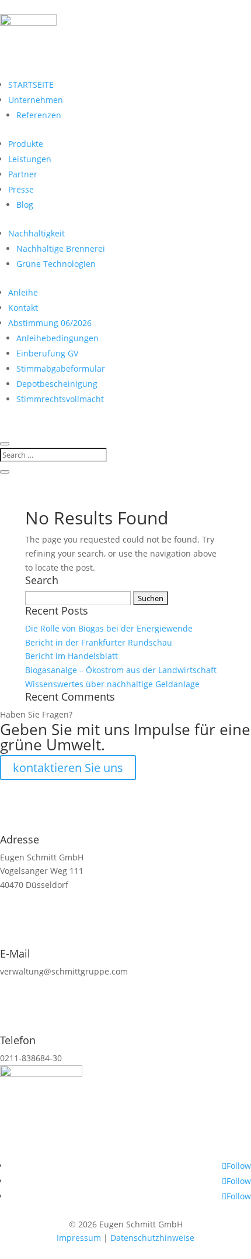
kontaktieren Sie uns (68, 768)
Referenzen (38, 115)
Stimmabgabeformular (60, 368)
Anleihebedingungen (57, 338)
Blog (24, 204)
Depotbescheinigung (56, 383)
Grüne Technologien (56, 263)
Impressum (80, 1237)
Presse (21, 189)
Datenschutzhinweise (152, 1237)
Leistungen (29, 158)
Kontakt (23, 307)
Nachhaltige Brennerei (60, 248)
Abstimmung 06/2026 (50, 322)
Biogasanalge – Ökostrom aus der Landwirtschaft (121, 669)
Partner (22, 174)
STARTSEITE (31, 84)
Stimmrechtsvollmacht (60, 398)
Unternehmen (35, 99)
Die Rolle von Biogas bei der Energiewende (109, 628)
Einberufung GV (47, 353)
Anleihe (23, 292)
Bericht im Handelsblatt (71, 655)
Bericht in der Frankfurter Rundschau (98, 642)
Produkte (25, 143)
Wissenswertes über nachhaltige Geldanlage (112, 683)
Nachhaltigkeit (36, 233)
